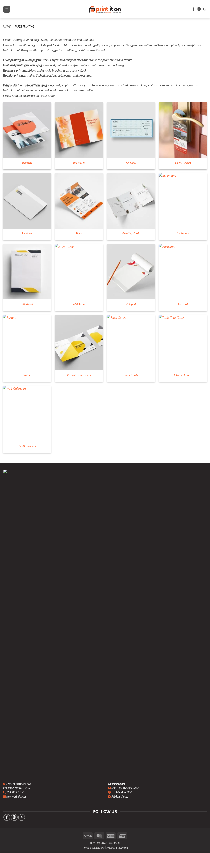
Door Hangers (183, 162)
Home (7, 26)
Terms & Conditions (93, 847)
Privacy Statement (117, 847)
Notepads (131, 304)
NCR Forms (79, 304)
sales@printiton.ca (16, 796)
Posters (27, 375)
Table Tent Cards (182, 375)
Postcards (183, 304)
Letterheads (27, 304)
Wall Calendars (27, 446)
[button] (6, 9)
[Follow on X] (21, 817)
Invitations (183, 233)
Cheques (131, 162)
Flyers (79, 233)
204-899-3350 (15, 792)
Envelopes (27, 233)
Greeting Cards (131, 233)
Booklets (27, 162)
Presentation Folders (79, 375)
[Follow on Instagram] (199, 9)
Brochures (79, 162)
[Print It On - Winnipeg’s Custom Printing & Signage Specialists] (105, 9)
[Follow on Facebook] (193, 9)
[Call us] (204, 9)
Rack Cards (131, 375)
